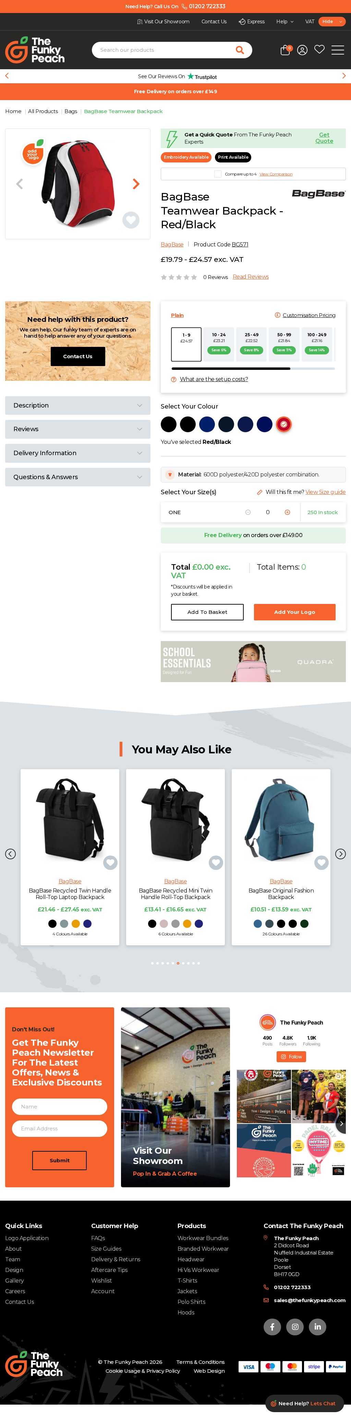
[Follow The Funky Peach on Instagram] (295, 1327)
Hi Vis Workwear (198, 1270)
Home (14, 111)
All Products (43, 111)
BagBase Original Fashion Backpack (281, 893)
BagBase (172, 244)
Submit (60, 1160)
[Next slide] (344, 76)
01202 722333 (292, 1287)
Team (12, 1259)
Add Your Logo (294, 612)
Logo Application (26, 1238)
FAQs (98, 1238)
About (13, 1249)
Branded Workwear (203, 1249)
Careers (15, 1291)
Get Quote (324, 138)
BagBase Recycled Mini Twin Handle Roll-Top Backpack (176, 893)
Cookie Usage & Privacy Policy (143, 1371)
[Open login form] (302, 50)
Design (14, 1270)
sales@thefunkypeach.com (310, 1300)
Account (103, 1291)
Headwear (191, 1259)
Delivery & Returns (115, 1259)
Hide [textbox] (327, 21)
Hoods (186, 1312)
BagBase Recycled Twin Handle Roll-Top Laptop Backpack (70, 893)
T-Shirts (187, 1280)
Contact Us (77, 356)
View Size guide (325, 492)
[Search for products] (244, 50)
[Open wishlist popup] (319, 50)
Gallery (14, 1280)
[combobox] (332, 21)
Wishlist (101, 1281)
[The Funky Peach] (42, 49)
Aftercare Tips (109, 1270)
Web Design (209, 1371)
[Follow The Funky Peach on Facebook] (272, 1327)
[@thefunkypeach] (268, 1022)
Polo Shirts (191, 1302)
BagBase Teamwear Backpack (123, 111)
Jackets (187, 1291)
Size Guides (106, 1249)
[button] (10, 855)
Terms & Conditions (200, 1362)
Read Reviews (251, 277)
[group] (175, 76)
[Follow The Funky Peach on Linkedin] (317, 1327)
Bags (71, 111)
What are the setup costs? (214, 379)
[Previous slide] (7, 76)
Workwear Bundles (203, 1238)
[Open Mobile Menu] (337, 50)
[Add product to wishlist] (110, 863)
